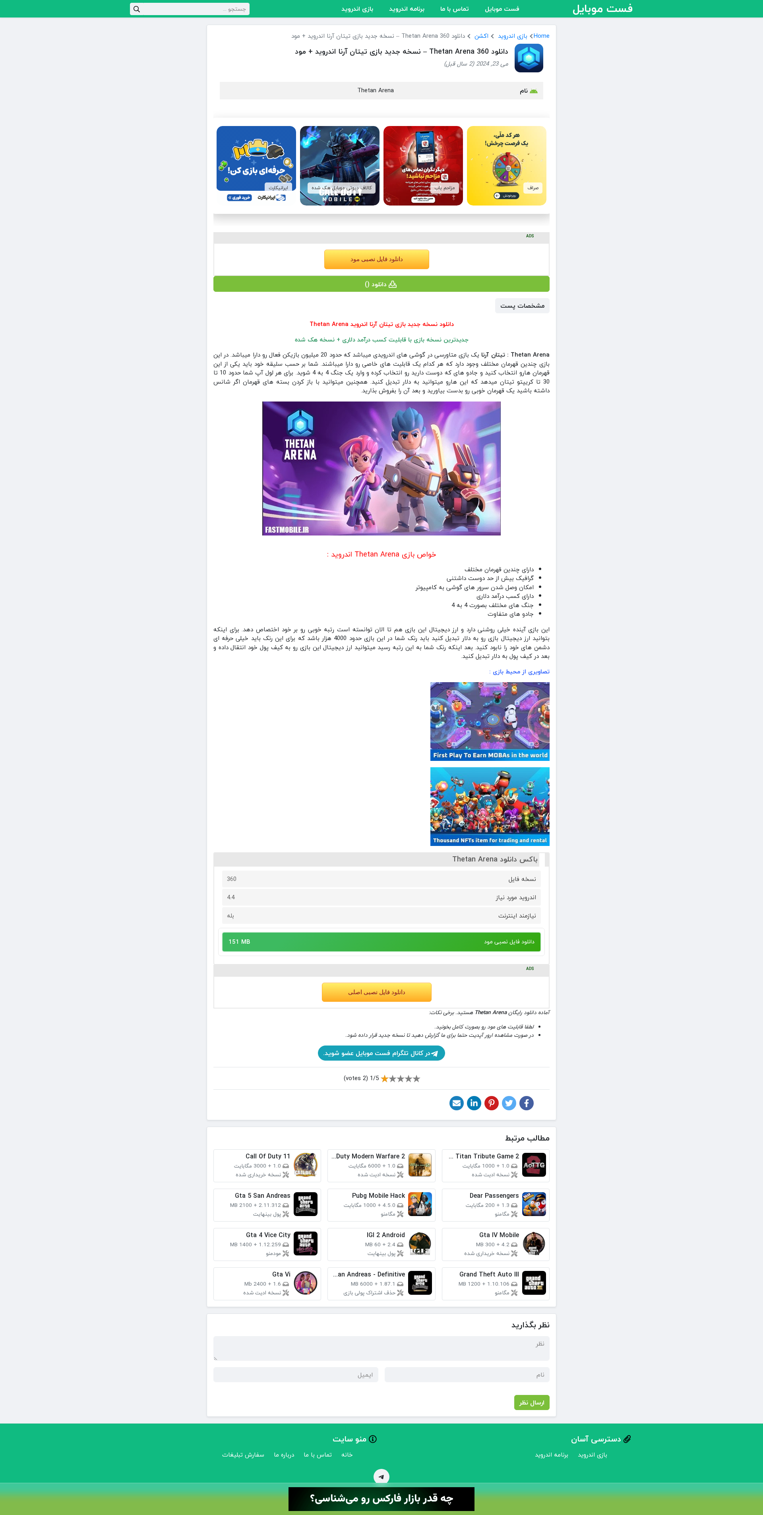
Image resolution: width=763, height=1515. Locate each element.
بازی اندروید (357, 8)
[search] (136, 9)
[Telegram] (381, 1477)
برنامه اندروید (406, 8)
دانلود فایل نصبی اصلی (376, 992)
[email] (456, 1103)
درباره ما (284, 1454)
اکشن (481, 36)
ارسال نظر (531, 1402)
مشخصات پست (522, 305)
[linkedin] (474, 1103)
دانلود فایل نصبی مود (377, 259)
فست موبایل (502, 8)
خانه (347, 1454)
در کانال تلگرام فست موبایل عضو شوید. (376, 1053)
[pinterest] (491, 1103)
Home (542, 36)
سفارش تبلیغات (243, 1454)
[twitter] (509, 1103)
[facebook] (526, 1103)
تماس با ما (454, 8)
